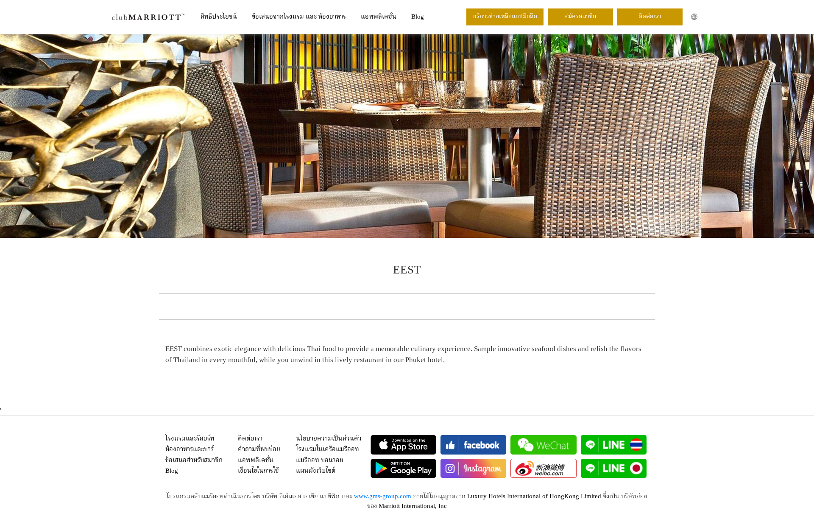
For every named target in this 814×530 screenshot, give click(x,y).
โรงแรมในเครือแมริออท (327, 449)
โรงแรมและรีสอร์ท (190, 439)
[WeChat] (543, 445)
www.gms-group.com (382, 496)
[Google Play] (403, 468)
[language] (694, 17)
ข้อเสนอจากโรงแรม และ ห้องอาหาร (299, 17)
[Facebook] (473, 445)
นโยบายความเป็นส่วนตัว (329, 439)
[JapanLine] (614, 468)
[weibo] (543, 468)
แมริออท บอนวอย (319, 460)
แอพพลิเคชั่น (378, 17)
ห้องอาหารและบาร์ (189, 449)
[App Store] (403, 445)
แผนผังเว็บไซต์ (316, 471)
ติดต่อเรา (649, 16)
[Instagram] (473, 468)
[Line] (614, 445)
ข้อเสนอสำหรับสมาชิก (194, 460)
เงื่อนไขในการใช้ (258, 471)
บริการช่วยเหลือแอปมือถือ (505, 16)
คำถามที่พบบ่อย (259, 449)
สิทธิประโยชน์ (219, 17)
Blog (417, 17)
